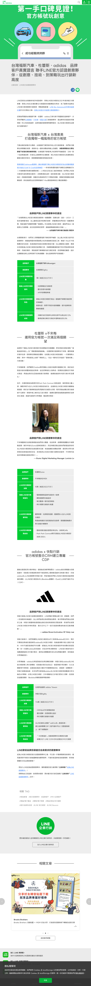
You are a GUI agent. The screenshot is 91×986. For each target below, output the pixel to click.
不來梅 (35, 119)
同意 (45, 980)
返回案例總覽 (45, 938)
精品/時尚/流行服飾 (54, 801)
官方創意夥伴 (35, 797)
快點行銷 (43, 119)
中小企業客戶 (56, 797)
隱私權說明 (80, 973)
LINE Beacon (53, 805)
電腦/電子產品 (26, 801)
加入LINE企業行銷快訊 (45, 844)
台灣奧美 (28, 119)
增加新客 (24, 797)
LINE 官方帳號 (40, 805)
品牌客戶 (45, 797)
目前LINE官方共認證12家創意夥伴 (46, 110)
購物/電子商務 (39, 801)
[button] (45, 933)
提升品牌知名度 (26, 805)
